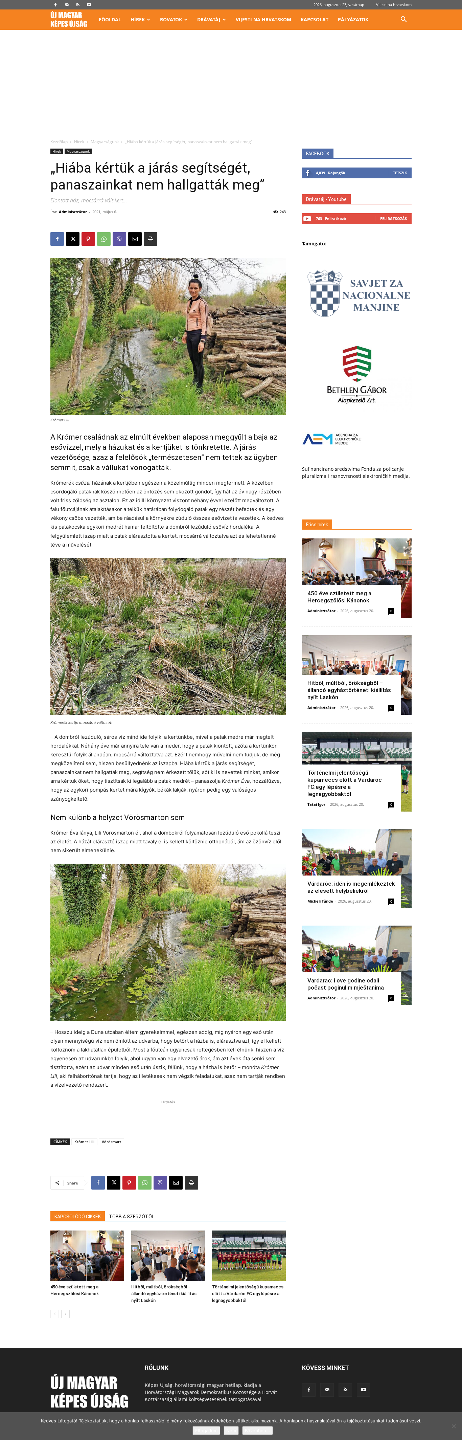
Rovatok (171, 19)
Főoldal (110, 19)
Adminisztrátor (73, 211)
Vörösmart (111, 1141)
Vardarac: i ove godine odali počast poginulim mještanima (345, 984)
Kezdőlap (59, 142)
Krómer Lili (84, 1141)
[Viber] (119, 239)
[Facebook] (55, 4)
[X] (72, 239)
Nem (231, 1430)
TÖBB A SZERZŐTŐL (131, 1216)
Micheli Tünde (320, 901)
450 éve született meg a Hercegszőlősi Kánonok (339, 597)
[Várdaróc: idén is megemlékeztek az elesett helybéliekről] (357, 868)
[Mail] (67, 4)
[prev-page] (54, 1314)
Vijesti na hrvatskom (394, 4)
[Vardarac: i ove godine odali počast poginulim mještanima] (357, 965)
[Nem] (453, 1426)
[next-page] (65, 1314)
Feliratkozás (393, 218)
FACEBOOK (317, 153)
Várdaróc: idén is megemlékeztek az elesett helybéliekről (351, 887)
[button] (403, 20)
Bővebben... (257, 1430)
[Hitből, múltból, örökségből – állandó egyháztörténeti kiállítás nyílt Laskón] (168, 1256)
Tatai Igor (316, 804)
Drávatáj (209, 19)
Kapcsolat (314, 19)
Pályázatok (353, 19)
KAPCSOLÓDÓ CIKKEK (77, 1216)
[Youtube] (89, 4)
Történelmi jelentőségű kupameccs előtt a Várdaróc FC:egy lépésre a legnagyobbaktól (247, 1293)
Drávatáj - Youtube (326, 199)
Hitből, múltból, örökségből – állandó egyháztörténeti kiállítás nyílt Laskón (164, 1293)
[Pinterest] (88, 239)
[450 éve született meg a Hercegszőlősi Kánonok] (87, 1256)
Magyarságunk (105, 142)
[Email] (135, 239)
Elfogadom (206, 1430)
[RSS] (78, 4)
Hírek (138, 19)
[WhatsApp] (104, 239)
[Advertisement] (231, 88)
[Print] (150, 239)
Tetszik (400, 172)
